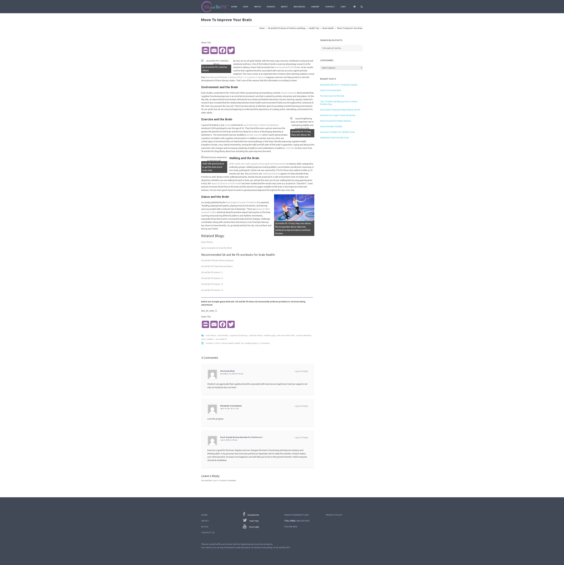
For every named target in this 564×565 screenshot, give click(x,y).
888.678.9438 (302, 521)
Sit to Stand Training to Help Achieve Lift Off (340, 110)
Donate (271, 7)
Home (234, 7)
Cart (343, 7)
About (284, 7)
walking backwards (271, 173)
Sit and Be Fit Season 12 (212, 278)
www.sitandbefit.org (296, 515)
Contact (330, 7)
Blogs (204, 526)
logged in (215, 480)
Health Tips (314, 28)
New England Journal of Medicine (241, 202)
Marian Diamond (288, 93)
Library (315, 7)
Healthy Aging (251, 343)
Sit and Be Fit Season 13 (212, 284)
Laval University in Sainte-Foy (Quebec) (260, 125)
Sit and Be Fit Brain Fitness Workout (217, 260)
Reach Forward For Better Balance (335, 121)
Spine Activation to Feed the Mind (216, 248)
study (227, 125)
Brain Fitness (207, 242)
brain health (223, 335)
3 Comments (264, 343)
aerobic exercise (254, 135)
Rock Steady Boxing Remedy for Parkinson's (241, 437)
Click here (290, 148)
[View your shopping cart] (352, 8)
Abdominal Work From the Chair (334, 137)
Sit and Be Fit (221, 339)
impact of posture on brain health (226, 183)
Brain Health (328, 28)
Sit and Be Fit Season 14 (212, 290)
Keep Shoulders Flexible (331, 126)
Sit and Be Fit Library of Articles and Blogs (287, 28)
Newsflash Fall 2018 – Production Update (338, 85)
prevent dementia (303, 335)
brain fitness (211, 335)
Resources (299, 7)
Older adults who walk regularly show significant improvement (257, 164)
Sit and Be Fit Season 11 (212, 272)
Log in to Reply (301, 371)
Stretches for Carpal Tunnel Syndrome (337, 115)
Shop (245, 7)
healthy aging (270, 335)
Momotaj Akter (227, 371)
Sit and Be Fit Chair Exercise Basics (217, 266)
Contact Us (208, 532)
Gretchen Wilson (256, 335)
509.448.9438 (290, 526)
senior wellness (207, 339)
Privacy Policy (334, 515)
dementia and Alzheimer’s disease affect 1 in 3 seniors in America (235, 77)
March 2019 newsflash (330, 90)
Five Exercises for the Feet (332, 96)
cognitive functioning (238, 335)
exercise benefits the (287, 67)
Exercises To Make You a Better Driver (337, 132)
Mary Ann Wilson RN (285, 335)
